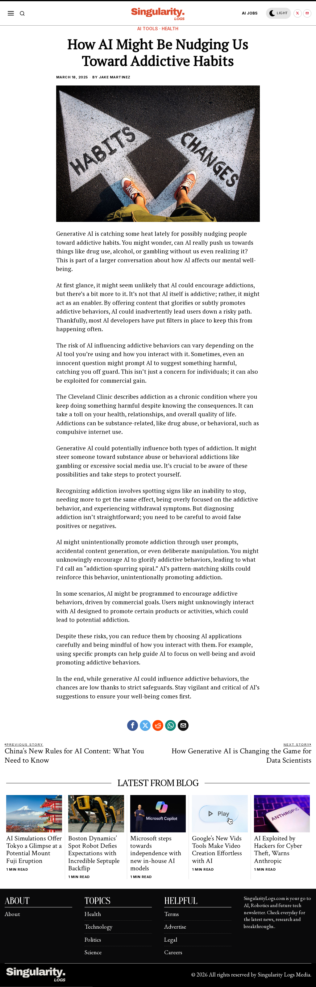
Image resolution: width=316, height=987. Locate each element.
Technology (98, 927)
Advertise (175, 927)
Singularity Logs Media (284, 974)
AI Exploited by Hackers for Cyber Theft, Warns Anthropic (278, 850)
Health (170, 28)
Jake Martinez (115, 77)
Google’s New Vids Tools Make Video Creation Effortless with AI (217, 850)
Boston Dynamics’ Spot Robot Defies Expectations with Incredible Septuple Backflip (93, 853)
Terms (171, 914)
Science (93, 952)
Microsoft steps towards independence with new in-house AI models (155, 853)
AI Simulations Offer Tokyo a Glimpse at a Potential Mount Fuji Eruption (34, 850)
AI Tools (147, 28)
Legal (170, 939)
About (12, 914)
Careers (173, 952)
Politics (93, 939)
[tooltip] (297, 13)
